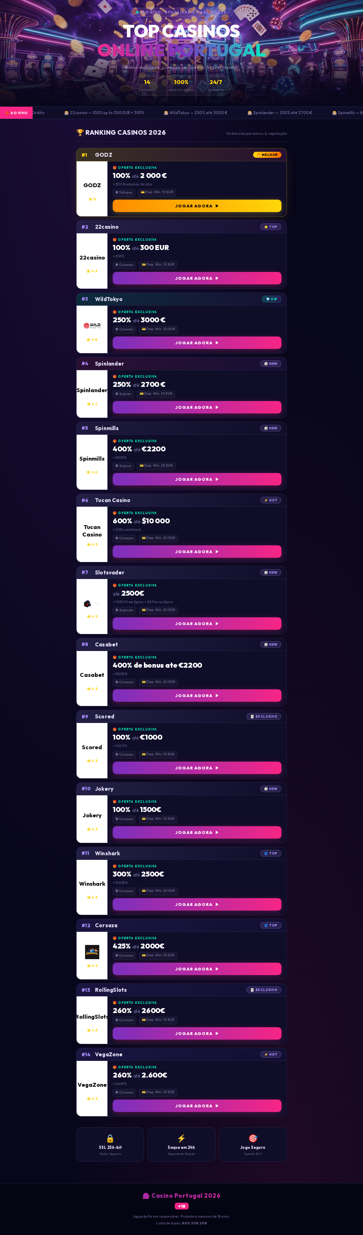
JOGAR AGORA (194, 205)
